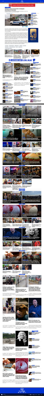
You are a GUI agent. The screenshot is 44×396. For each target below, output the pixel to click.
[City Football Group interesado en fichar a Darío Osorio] (30, 380)
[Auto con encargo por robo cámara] (31, 72)
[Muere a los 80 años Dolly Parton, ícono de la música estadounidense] (30, 366)
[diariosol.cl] (3, 1)
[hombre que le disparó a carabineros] (4, 94)
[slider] (38, 394)
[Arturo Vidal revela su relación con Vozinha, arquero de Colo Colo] (30, 360)
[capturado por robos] (31, 64)
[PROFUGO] (29, 21)
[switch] (34, 394)
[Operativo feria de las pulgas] (31, 76)
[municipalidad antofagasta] (4, 98)
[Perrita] (31, 80)
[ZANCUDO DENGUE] (31, 100)
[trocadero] (29, 15)
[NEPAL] (31, 88)
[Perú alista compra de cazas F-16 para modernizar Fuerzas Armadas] (30, 353)
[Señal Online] (22, 61)
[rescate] (29, 24)
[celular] (31, 96)
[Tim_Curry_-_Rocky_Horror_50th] (31, 84)
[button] (7, 45)
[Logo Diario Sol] (22, 391)
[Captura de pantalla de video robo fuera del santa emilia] (31, 68)
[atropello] (29, 18)
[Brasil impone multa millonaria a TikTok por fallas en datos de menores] (30, 373)
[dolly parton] (31, 92)
